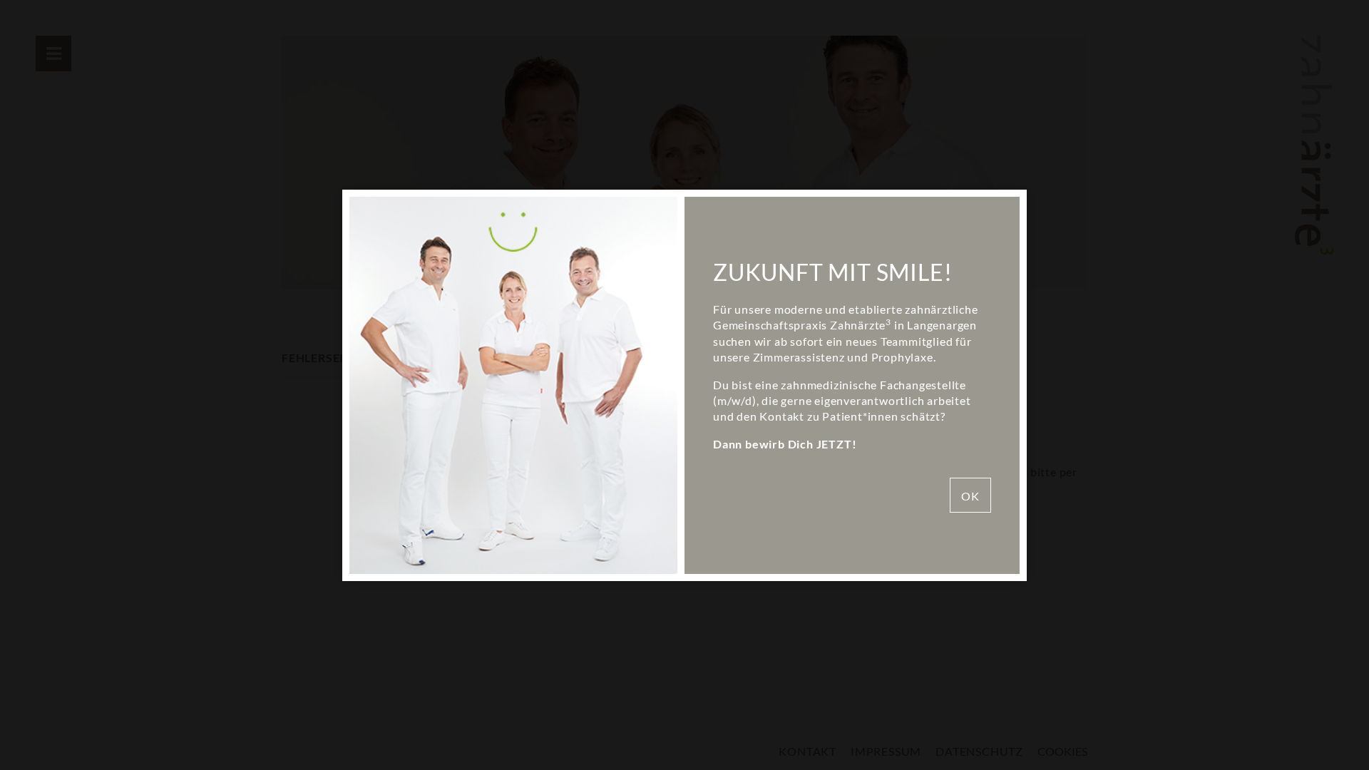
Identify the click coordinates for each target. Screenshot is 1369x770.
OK (970, 496)
